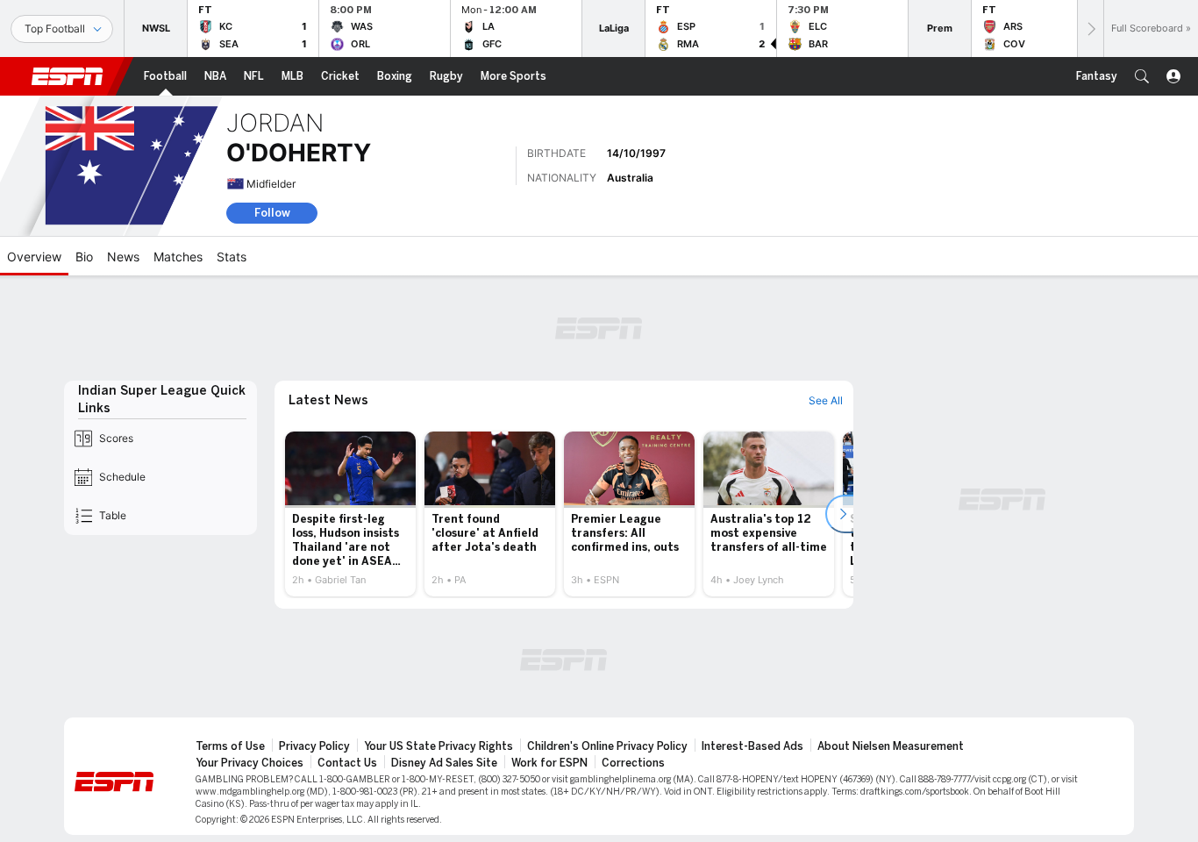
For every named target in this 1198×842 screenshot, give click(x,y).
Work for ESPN (549, 763)
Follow (272, 212)
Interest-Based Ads (752, 746)
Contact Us (347, 763)
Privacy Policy (314, 746)
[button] (1142, 76)
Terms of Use (230, 746)
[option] (350, 514)
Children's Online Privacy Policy (607, 746)
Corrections (633, 763)
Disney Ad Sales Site (444, 763)
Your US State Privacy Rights (438, 746)
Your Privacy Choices (249, 763)
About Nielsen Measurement (890, 746)
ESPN (67, 76)
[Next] (1090, 28)
